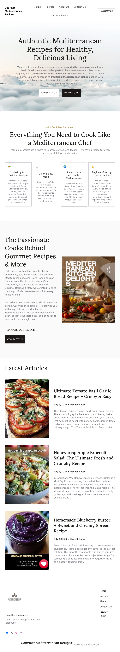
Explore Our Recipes (21, 329)
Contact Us (15, 339)
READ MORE (71, 92)
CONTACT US (107, 11)
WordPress (93, 644)
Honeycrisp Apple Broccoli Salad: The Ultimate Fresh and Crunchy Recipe (84, 458)
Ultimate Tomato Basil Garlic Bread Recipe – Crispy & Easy (83, 393)
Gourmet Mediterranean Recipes (13, 11)
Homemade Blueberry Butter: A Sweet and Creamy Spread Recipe (82, 525)
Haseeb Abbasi (78, 404)
